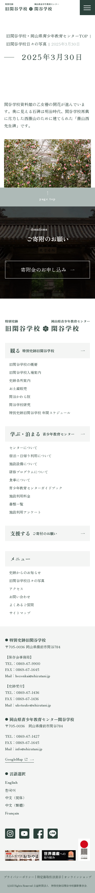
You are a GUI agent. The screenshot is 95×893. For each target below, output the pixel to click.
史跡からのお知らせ (25, 572)
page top (47, 198)
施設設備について (23, 463)
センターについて (23, 447)
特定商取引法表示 (49, 877)
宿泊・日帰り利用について (30, 455)
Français (12, 812)
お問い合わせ (19, 596)
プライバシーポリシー (19, 877)
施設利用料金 (19, 495)
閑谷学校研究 (19, 404)
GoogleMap (14, 759)
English (11, 782)
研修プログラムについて (28, 471)
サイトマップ (19, 612)
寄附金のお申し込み (43, 269)
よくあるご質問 (21, 604)
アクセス (16, 588)
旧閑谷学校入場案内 (25, 372)
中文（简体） (15, 797)
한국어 (10, 790)
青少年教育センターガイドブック (35, 487)
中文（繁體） (15, 805)
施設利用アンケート (25, 512)
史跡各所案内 (19, 380)
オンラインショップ (77, 877)
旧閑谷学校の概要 (23, 364)
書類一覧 (16, 504)
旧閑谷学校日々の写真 (27, 580)
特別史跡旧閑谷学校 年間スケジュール (39, 412)
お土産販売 (18, 388)
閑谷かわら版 (19, 396)
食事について (19, 479)
